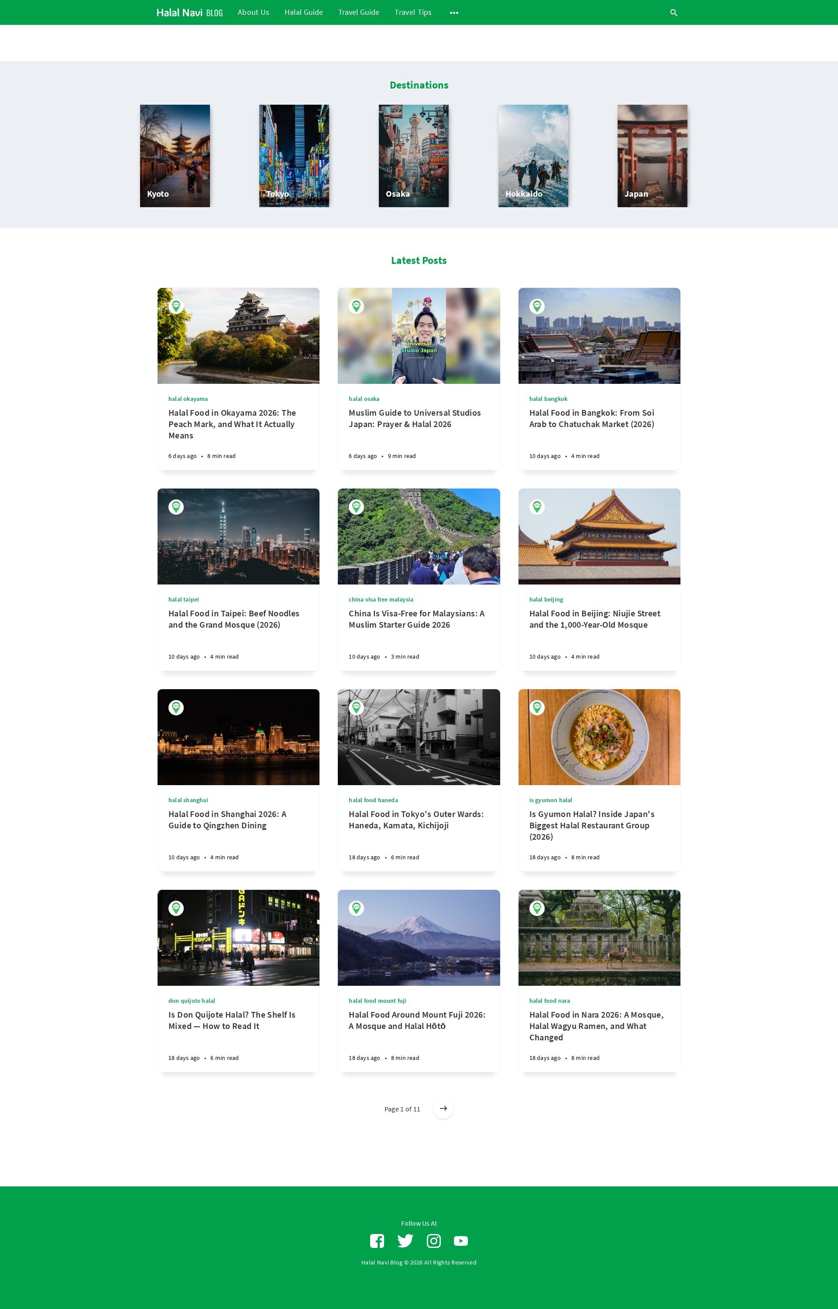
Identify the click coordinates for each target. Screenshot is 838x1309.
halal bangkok (548, 399)
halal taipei (183, 599)
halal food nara (549, 1001)
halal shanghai (188, 800)
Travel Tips (413, 12)
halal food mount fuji (377, 1001)
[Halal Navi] (176, 306)
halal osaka (364, 399)
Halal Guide (304, 12)
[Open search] (674, 13)
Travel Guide (358, 12)
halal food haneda (373, 800)
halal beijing (546, 599)
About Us (253, 12)
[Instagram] (434, 1241)
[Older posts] (443, 1109)
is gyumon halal (551, 800)
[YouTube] (461, 1241)
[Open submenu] (454, 13)
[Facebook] (377, 1241)
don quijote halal (191, 1001)
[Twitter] (405, 1241)
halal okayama (188, 399)
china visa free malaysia (381, 599)
